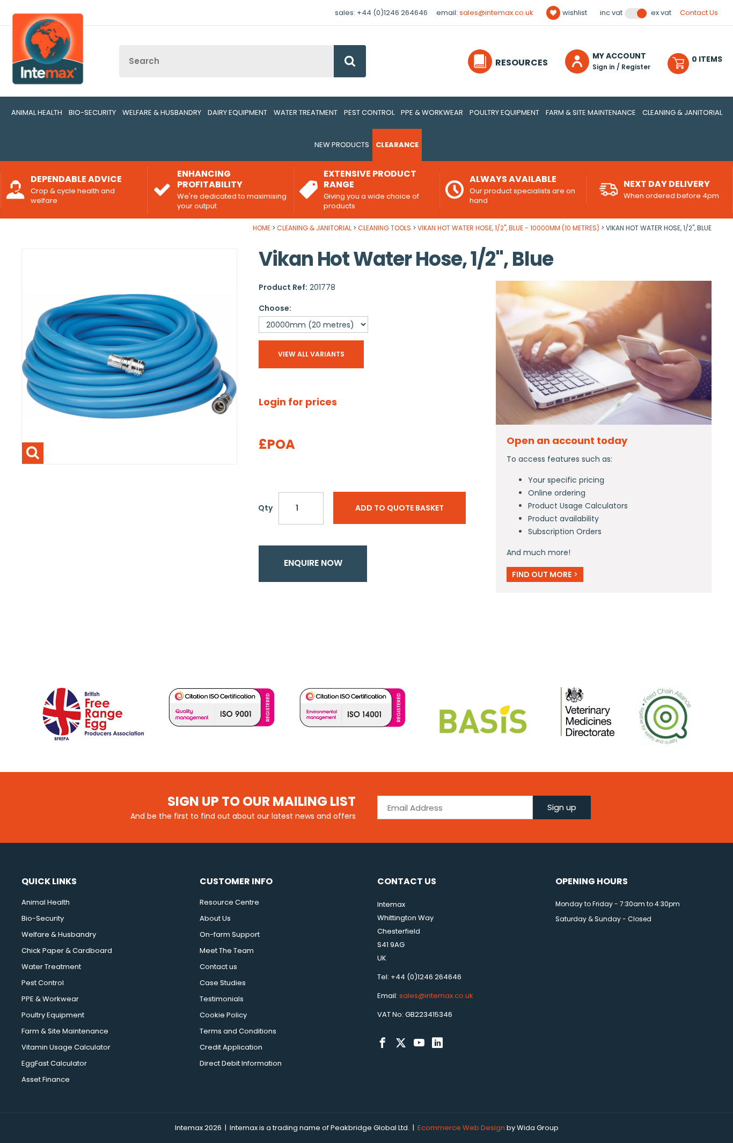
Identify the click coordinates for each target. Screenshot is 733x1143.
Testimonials (222, 999)
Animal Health (36, 112)
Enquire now (313, 563)
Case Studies (223, 983)
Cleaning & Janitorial (682, 112)
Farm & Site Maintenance (591, 112)
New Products (341, 145)
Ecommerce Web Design (461, 1128)
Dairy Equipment (237, 112)
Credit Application (231, 1047)
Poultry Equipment (504, 112)
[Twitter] (400, 1043)
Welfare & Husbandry (161, 112)
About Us (215, 918)
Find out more (545, 574)
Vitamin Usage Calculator (66, 1047)
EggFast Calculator (54, 1063)
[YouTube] (419, 1043)
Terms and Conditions (238, 1031)
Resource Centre (229, 902)
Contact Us (699, 13)
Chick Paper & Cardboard (66, 950)
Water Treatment (306, 112)
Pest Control (369, 112)
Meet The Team (227, 950)
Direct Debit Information (241, 1063)
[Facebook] (382, 1043)
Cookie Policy (223, 1015)
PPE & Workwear (432, 112)
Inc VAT (611, 13)
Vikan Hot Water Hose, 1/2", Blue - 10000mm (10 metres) (508, 227)
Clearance (397, 145)
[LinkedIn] (437, 1043)
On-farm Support (230, 934)
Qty (265, 508)
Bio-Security (92, 112)
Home (261, 227)
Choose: (275, 308)
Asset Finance (45, 1079)
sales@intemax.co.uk (496, 13)
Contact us (218, 967)
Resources (521, 62)
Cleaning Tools (384, 227)
